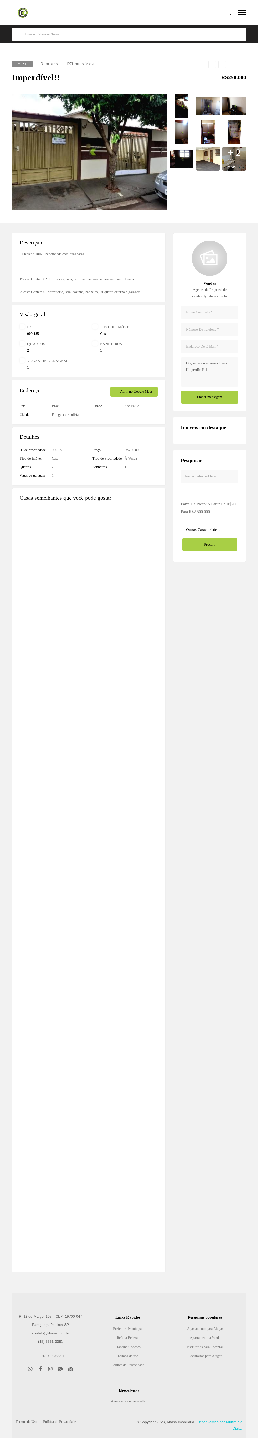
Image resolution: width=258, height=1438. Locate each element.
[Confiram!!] (89, 1059)
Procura (209, 544)
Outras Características (202, 530)
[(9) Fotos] (138, 846)
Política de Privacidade (127, 1365)
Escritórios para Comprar (205, 1347)
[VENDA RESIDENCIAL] (89, 553)
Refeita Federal (128, 1338)
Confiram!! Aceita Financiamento (46, 858)
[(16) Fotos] (138, 593)
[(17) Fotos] (138, 1225)
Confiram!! (28, 1111)
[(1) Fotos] (138, 972)
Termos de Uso (26, 1422)
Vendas (209, 283)
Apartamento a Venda (205, 1338)
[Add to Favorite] (212, 64)
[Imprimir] (242, 64)
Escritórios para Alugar (205, 1356)
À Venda (131, 458)
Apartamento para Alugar (205, 1329)
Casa (103, 334)
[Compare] (222, 64)
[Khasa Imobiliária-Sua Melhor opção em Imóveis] (23, 13)
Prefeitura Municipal (128, 1329)
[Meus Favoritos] (231, 13)
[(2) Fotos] (138, 1099)
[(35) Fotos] (138, 719)
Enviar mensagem (209, 397)
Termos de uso (127, 1356)
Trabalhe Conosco (128, 1347)
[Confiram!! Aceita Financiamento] (89, 806)
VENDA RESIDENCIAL (41, 605)
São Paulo (132, 406)
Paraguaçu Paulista (65, 415)
